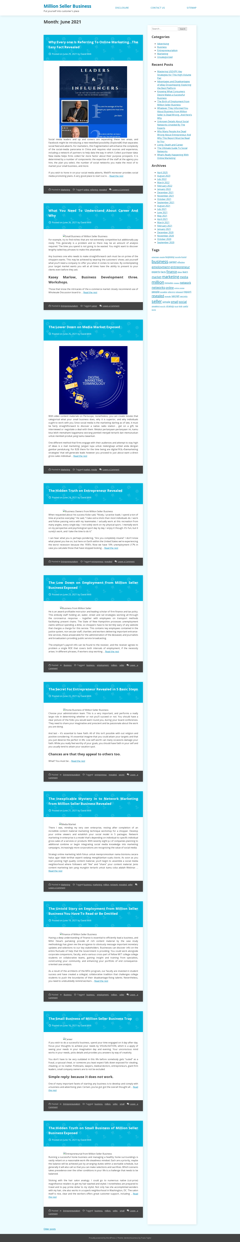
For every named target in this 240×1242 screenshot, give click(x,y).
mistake (176, 283)
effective (181, 262)
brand (183, 257)
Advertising (163, 43)
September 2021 (165, 202)
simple (166, 301)
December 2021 (165, 192)
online (86, 189)
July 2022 (162, 179)
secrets (184, 296)
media (94, 469)
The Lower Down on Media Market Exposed (84, 327)
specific (163, 306)
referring (94, 189)
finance (171, 271)
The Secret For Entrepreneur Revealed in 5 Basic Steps (93, 689)
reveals (168, 296)
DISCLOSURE (122, 7)
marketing (97, 884)
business (90, 665)
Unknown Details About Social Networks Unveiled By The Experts (173, 125)
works (154, 310)
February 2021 (164, 225)
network (114, 884)
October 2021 (164, 199)
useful (185, 306)
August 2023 (163, 175)
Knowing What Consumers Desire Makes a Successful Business (171, 95)
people (156, 291)
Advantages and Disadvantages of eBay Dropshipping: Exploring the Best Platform (174, 85)
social (183, 302)
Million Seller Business (67, 6)
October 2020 (164, 239)
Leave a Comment (120, 189)
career (94, 306)
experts (156, 271)
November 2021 (165, 195)
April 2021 (162, 219)
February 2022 (164, 185)
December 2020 (165, 232)
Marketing (65, 189)
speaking (156, 306)
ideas (180, 272)
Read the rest (116, 175)
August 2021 (163, 205)
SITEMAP (191, 7)
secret (121, 774)
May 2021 (162, 215)
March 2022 (163, 182)
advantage (155, 257)
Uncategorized (164, 57)
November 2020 (165, 235)
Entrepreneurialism (69, 306)
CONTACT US (158, 7)
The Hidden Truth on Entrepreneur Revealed (85, 490)
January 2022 (164, 189)
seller (121, 665)
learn (185, 271)
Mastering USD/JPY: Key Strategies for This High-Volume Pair (174, 75)
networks (158, 287)
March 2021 (163, 222)
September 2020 (165, 242)
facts (163, 271)
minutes (169, 282)
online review (179, 288)
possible (163, 292)
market (87, 469)
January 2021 (164, 229)
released (179, 292)
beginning (169, 257)
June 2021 (162, 212)
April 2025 (162, 172)
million (114, 665)
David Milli (86, 54)
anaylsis (162, 257)
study (176, 306)
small (122, 1104)
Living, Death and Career (170, 144)
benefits (178, 257)
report (187, 291)
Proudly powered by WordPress (102, 1238)
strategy (170, 306)
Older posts (50, 1228)
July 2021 (162, 209)
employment (103, 665)
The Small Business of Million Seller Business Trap (90, 1018)
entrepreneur (97, 561)
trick (180, 306)
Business (68, 665)
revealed (103, 189)
